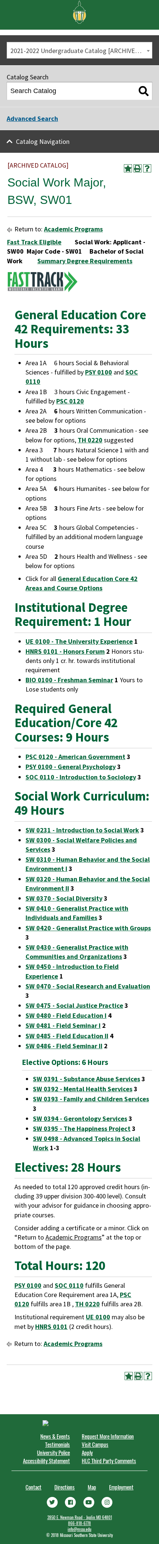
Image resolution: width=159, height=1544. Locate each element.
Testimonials (57, 1444)
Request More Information (108, 1436)
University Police (53, 1452)
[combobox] (79, 50)
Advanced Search (32, 118)
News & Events (55, 1436)
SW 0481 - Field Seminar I (63, 1025)
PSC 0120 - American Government (75, 756)
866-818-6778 (79, 1523)
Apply (87, 1452)
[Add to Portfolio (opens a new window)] (128, 168)
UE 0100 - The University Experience (79, 641)
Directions (64, 1487)
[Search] (143, 91)
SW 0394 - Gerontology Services (80, 1118)
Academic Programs (73, 229)
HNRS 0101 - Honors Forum (65, 651)
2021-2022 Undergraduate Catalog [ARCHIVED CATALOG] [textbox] (81, 50)
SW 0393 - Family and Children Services (91, 1099)
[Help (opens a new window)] (147, 168)
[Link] (52, 1502)
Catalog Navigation (43, 141)
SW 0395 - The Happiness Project (82, 1128)
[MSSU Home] (79, 11)
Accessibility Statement (46, 1460)
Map (92, 1487)
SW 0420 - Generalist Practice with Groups (88, 928)
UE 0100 (98, 1317)
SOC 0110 (69, 1285)
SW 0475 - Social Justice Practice (74, 1005)
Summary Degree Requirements (84, 261)
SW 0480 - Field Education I (66, 1015)
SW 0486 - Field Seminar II (64, 1046)
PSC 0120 (70, 401)
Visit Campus (95, 1444)
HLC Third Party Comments (109, 1460)
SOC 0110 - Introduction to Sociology (81, 777)
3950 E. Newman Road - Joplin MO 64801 (79, 1517)
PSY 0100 (98, 372)
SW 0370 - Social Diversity (64, 898)
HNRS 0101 (51, 1326)
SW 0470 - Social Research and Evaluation (88, 986)
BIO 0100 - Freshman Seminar (69, 680)
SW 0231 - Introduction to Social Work (82, 830)
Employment (121, 1487)
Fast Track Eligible (34, 242)
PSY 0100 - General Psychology (71, 766)
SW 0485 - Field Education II (67, 1036)
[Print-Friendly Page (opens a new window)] (137, 168)
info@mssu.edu (79, 1529)
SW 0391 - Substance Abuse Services (86, 1079)
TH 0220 (90, 440)
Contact (33, 1487)
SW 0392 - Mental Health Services (82, 1089)
